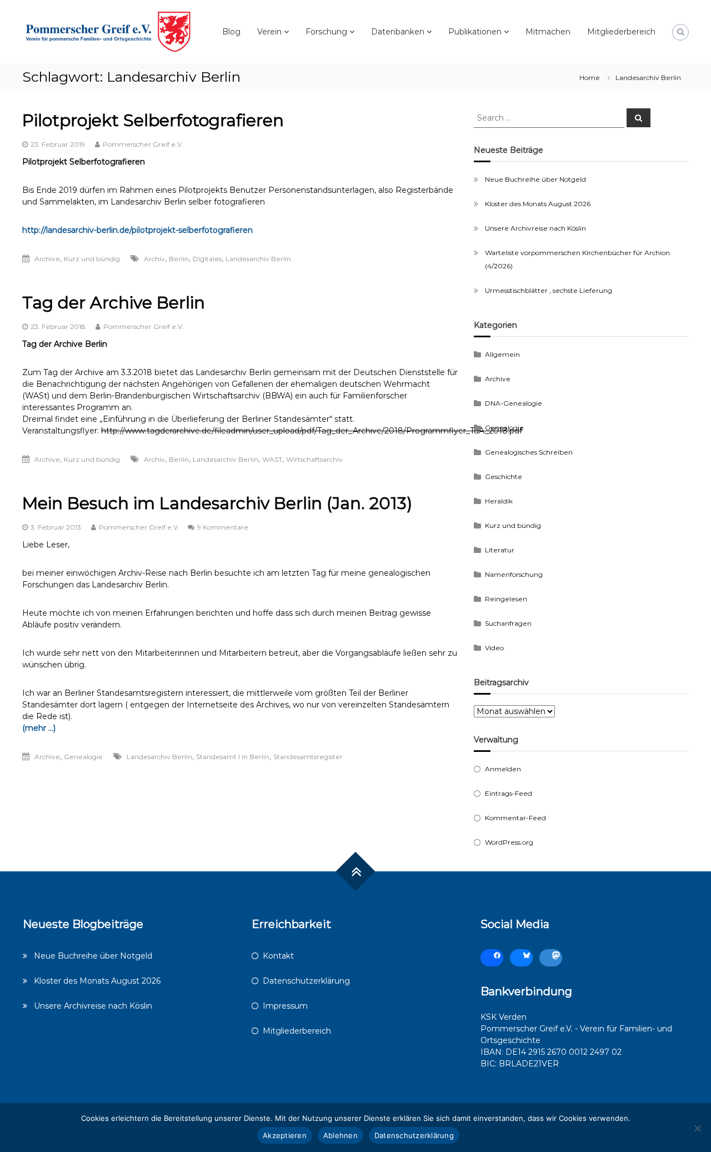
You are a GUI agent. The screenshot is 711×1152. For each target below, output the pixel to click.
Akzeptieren (285, 1135)
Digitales (207, 259)
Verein (269, 32)
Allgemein (502, 354)
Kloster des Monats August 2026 (537, 204)
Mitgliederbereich (621, 32)
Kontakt (278, 956)
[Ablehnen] (697, 1128)
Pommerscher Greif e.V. (143, 144)
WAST (272, 459)
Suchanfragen (508, 623)
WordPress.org (509, 842)
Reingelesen (506, 599)
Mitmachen (547, 32)
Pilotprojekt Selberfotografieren (153, 120)
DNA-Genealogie (513, 403)
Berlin (179, 259)
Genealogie (83, 756)
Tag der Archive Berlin (113, 302)
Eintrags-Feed (508, 793)
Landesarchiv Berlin (258, 259)
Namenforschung (514, 574)
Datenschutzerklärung (306, 981)
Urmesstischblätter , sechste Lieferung (548, 290)
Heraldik (499, 501)
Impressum (285, 1006)
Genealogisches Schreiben (529, 452)
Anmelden (503, 769)
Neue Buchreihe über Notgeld (535, 179)
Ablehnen (340, 1135)
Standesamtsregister (308, 756)
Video (494, 648)
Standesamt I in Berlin (232, 756)
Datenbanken (397, 32)
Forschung (326, 32)
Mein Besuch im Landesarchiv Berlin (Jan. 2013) (217, 503)
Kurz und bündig (92, 259)
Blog (231, 32)
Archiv (154, 259)
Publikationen (475, 32)
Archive (47, 259)
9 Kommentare (222, 527)
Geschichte (503, 476)
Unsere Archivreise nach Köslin (535, 228)
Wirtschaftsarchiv (314, 459)
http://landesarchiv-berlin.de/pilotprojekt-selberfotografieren (137, 230)
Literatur (499, 550)
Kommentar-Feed (515, 818)
